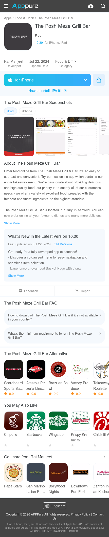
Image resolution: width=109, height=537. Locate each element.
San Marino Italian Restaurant (35, 488)
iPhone (27, 111)
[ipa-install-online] (91, 6)
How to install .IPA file (45, 90)
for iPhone (24, 80)
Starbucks (34, 434)
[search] (103, 6)
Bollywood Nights (57, 488)
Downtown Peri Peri (79, 488)
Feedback (31, 291)
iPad (10, 111)
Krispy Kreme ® (79, 437)
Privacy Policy (80, 514)
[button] (6, 6)
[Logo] (25, 6)
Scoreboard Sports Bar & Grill (13, 385)
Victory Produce (79, 385)
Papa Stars (13, 485)
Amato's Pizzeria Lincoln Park (35, 385)
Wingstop (56, 434)
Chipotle (10, 434)
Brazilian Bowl (58, 385)
